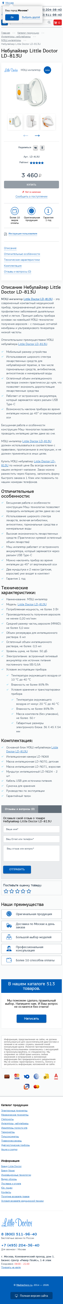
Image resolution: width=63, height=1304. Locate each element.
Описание (10, 248)
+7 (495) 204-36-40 (47, 9)
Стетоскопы (7, 1119)
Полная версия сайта (34, 1295)
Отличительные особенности (22, 254)
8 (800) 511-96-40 (48, 15)
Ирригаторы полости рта (14, 1127)
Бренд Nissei (8, 1170)
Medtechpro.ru (24, 1285)
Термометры (8, 1132)
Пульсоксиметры (10, 1136)
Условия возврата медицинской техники (22, 1200)
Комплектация (13, 265)
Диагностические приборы (15, 1145)
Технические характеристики (22, 259)
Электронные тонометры (14, 1110)
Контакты (6, 1192)
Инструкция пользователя (23, 233)
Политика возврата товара (15, 1196)
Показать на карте (11, 1267)
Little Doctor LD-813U (38, 299)
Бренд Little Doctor (11, 1166)
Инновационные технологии (16, 1174)
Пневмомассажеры (11, 1140)
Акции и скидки (9, 1149)
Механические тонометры (15, 1114)
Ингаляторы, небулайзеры (15, 1123)
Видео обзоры (9, 1179)
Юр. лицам (6, 1187)
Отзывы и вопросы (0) (17, 271)
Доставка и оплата (11, 1183)
